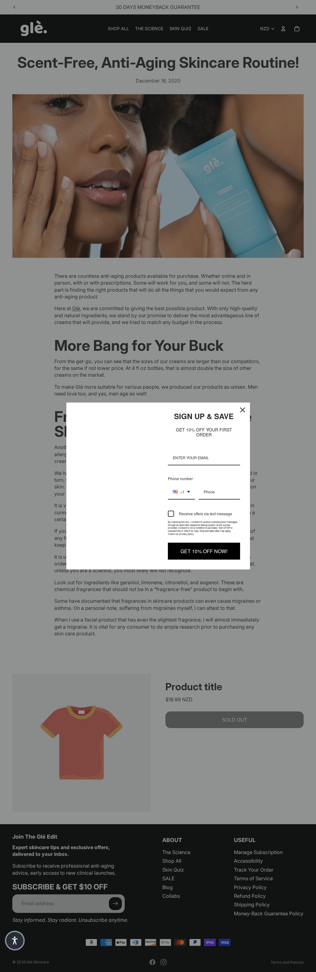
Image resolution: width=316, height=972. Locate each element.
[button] (15, 940)
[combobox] (181, 492)
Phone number (180, 478)
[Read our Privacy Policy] (239, 523)
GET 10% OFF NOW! (204, 551)
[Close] (242, 410)
